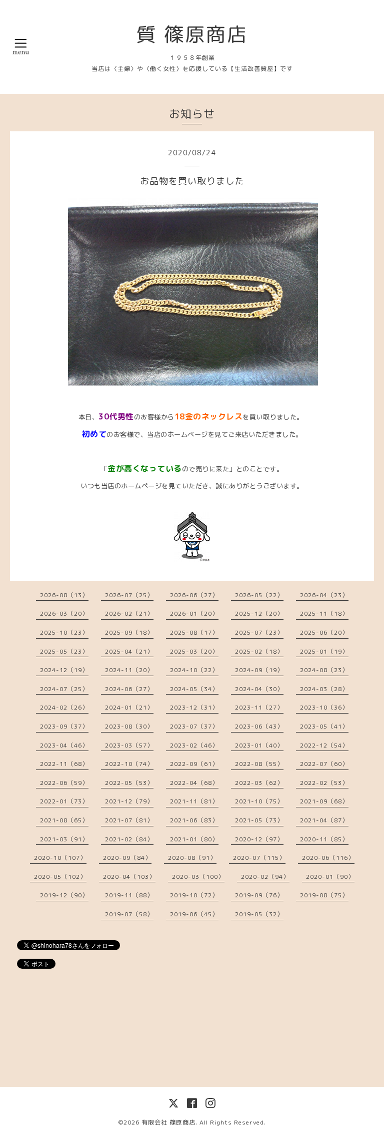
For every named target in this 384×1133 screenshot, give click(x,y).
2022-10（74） (129, 763)
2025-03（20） (194, 651)
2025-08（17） (194, 632)
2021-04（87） (324, 820)
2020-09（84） (127, 857)
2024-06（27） (129, 689)
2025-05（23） (64, 651)
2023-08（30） (129, 726)
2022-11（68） (64, 763)
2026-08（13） (64, 595)
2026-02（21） (129, 613)
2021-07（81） (129, 820)
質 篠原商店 (192, 33)
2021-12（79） (129, 801)
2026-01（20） (194, 613)
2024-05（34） (194, 689)
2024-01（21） (129, 707)
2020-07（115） (259, 857)
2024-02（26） (64, 707)
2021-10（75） (259, 801)
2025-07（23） (259, 632)
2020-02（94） (265, 876)
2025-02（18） (259, 651)
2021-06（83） (194, 820)
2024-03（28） (324, 689)
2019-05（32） (259, 914)
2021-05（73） (259, 820)
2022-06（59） (64, 782)
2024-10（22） (194, 670)
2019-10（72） (194, 895)
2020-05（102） (60, 876)
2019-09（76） (259, 895)
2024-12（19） (64, 670)
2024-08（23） (324, 670)
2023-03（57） (129, 745)
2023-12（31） (194, 707)
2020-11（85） (324, 839)
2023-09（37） (64, 726)
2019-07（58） (129, 914)
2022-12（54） (324, 745)
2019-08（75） (324, 895)
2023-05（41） (324, 726)
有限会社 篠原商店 (169, 1122)
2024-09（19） (259, 670)
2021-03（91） (64, 839)
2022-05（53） (129, 782)
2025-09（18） (129, 632)
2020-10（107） (60, 857)
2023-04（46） (64, 745)
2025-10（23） (64, 632)
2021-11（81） (194, 801)
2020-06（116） (328, 857)
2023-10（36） (324, 707)
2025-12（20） (259, 613)
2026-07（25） (129, 595)
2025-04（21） (129, 651)
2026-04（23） (324, 595)
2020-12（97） (259, 839)
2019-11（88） (129, 895)
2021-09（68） (324, 801)
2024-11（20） (129, 670)
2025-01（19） (324, 651)
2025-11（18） (324, 613)
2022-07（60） (324, 763)
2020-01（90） (330, 876)
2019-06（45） (194, 914)
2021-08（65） (64, 820)
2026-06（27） (194, 595)
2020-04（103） (129, 876)
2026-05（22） (259, 595)
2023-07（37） (194, 726)
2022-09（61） (194, 763)
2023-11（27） (259, 707)
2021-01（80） (194, 839)
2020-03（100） (198, 876)
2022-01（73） (64, 801)
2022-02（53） (324, 782)
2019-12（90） (64, 895)
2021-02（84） (129, 839)
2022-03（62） (259, 782)
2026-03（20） (64, 613)
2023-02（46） (194, 745)
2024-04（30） (259, 689)
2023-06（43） (259, 726)
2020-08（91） (192, 857)
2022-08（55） (259, 763)
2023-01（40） (259, 745)
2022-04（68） (194, 782)
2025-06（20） (324, 632)
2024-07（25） (64, 689)
